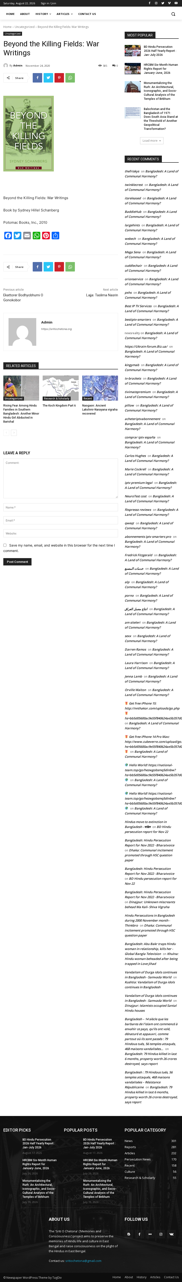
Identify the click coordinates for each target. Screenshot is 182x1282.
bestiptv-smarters (138, 319)
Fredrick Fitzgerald (138, 555)
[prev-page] (6, 433)
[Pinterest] (59, 78)
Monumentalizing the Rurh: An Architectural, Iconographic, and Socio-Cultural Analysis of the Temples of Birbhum (160, 91)
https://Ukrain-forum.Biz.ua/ (146, 346)
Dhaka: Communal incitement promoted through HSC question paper (149, 855)
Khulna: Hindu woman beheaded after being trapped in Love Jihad (151, 959)
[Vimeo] (169, 3)
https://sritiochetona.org (56, 329)
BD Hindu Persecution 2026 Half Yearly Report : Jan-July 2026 (160, 51)
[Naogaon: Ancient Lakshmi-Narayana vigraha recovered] (100, 388)
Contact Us (171, 1277)
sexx (128, 636)
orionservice (134, 279)
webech (130, 238)
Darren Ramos (135, 649)
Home (7, 27)
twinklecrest (134, 185)
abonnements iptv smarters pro (148, 536)
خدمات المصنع (134, 568)
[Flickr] (150, 1234)
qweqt (129, 523)
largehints (132, 225)
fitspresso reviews (138, 510)
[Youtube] (176, 3)
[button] (173, 14)
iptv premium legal (138, 483)
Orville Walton (135, 690)
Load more (150, 141)
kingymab (132, 365)
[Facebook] (149, 3)
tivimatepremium (137, 392)
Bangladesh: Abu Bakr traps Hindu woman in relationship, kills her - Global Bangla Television (150, 949)
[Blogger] (129, 1234)
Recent (88, 398)
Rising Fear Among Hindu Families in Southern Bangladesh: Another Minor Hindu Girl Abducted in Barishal (21, 413)
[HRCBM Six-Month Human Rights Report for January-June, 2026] (133, 68)
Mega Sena (133, 252)
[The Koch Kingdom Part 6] (60, 388)
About (129, 1277)
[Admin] (6, 65)
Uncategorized (25, 27)
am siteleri (132, 622)
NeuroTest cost (135, 496)
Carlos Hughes (135, 456)
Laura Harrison (136, 663)
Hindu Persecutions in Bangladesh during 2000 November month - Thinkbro (150, 920)
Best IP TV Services (138, 306)
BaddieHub (133, 212)
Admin (18, 65)
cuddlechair (133, 265)
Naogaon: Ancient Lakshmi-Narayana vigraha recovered (100, 409)
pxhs (128, 292)
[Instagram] (156, 3)
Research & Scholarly (56, 398)
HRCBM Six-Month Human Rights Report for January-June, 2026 (161, 68)
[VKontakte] (171, 1234)
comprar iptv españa (140, 437)
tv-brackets (133, 378)
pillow (129, 405)
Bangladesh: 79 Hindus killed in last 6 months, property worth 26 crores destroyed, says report (151, 1059)
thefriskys (132, 171)
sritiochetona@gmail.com (83, 1261)
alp (127, 582)
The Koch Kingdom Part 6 (59, 405)
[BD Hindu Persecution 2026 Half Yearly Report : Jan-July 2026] (133, 50)
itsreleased (133, 198)
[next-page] (14, 433)
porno (129, 595)
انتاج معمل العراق (136, 609)
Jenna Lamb (133, 676)
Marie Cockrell (135, 469)
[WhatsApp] (70, 78)
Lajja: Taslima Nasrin (102, 295)
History (141, 1277)
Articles (155, 1277)
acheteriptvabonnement (142, 419)
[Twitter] (163, 3)
